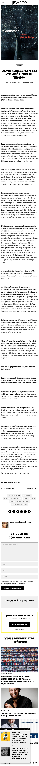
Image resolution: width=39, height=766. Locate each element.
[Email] (29, 511)
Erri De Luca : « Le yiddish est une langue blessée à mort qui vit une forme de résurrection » (20, 753)
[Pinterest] (21, 511)
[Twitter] (17, 511)
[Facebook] (9, 511)
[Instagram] (33, 763)
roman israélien (23, 501)
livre (26, 498)
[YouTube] (36, 763)
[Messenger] (13, 511)
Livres (32, 498)
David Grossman (14, 495)
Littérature (27, 495)
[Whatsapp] (25, 511)
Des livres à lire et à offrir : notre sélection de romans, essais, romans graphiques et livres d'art (17, 680)
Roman (12, 501)
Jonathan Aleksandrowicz (20, 522)
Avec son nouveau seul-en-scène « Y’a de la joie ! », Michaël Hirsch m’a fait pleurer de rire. (20, 738)
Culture (19, 66)
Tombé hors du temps (19, 504)
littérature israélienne (12, 498)
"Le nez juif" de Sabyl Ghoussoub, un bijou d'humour (19, 714)
